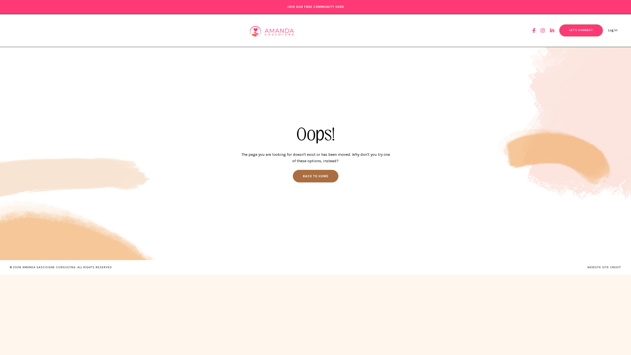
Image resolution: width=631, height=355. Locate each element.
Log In (612, 30)
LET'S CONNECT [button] (581, 30)
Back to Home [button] (315, 176)
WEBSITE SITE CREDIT (604, 267)
